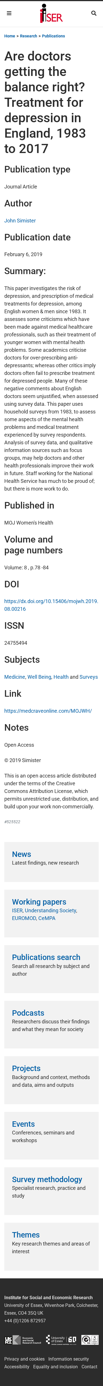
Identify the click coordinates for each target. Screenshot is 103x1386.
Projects (26, 1068)
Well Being (39, 677)
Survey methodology (47, 1179)
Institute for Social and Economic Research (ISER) (51, 14)
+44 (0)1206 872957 (25, 1320)
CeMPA (47, 918)
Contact (89, 1366)
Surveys (89, 677)
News (21, 854)
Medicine (14, 677)
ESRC (22, 1339)
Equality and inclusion (55, 1366)
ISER (17, 910)
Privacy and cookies (24, 1359)
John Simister (20, 221)
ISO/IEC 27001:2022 (90, 1339)
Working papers (39, 902)
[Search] (94, 13)
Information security (68, 1359)
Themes (26, 1235)
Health (61, 677)
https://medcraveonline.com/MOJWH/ (48, 711)
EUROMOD (24, 918)
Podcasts (28, 1013)
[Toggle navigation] (9, 13)
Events (23, 1124)
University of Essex (61, 1339)
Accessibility (16, 1366)
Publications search (46, 957)
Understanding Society (50, 910)
